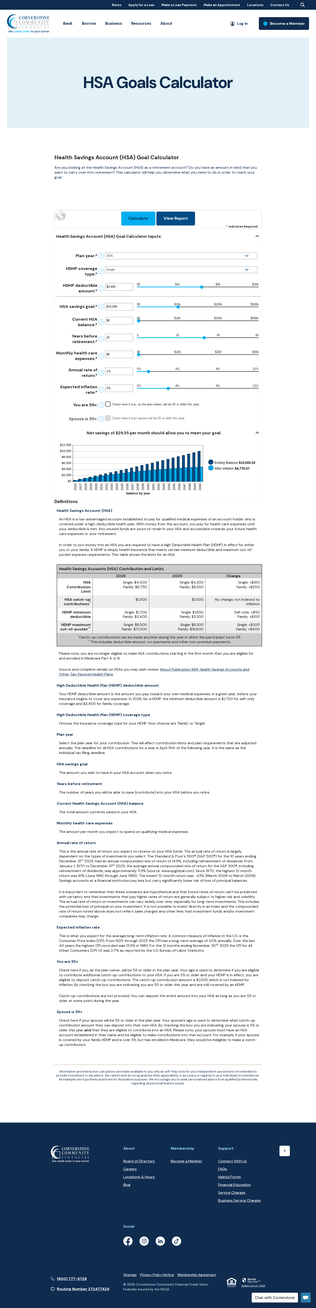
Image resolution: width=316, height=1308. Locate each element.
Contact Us (279, 5)
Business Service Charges (239, 1200)
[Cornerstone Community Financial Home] (70, 1153)
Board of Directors (139, 1161)
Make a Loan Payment (179, 5)
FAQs (222, 1169)
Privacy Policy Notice (157, 1275)
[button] (158, 236)
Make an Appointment (222, 5)
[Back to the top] (284, 1151)
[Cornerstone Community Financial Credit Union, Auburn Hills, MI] (28, 23)
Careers (130, 1169)
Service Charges (231, 1192)
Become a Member (186, 1161)
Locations (255, 5)
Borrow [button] (89, 23)
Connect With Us (232, 1161)
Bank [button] (68, 23)
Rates (116, 5)
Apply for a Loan (141, 5)
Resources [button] (141, 23)
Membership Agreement (196, 1275)
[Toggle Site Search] (302, 4)
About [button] (166, 23)
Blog (126, 1184)
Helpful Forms (229, 1176)
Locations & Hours (139, 1176)
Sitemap (130, 1275)
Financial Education (234, 1184)
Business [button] (113, 23)
